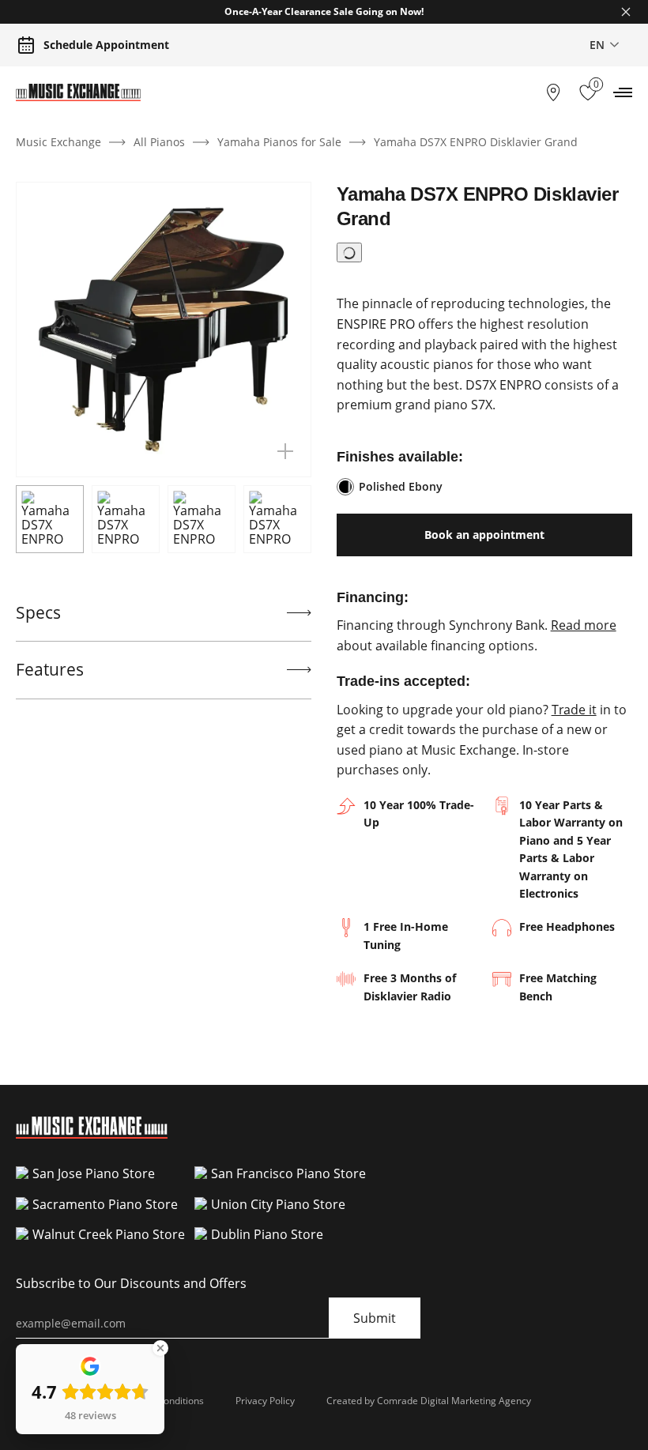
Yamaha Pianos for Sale (279, 141)
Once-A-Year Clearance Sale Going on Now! (324, 11)
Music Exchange (58, 141)
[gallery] (285, 451)
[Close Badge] (160, 1348)
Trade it (574, 709)
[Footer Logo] (92, 1134)
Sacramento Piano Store (105, 1204)
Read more (583, 625)
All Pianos (159, 141)
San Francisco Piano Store (288, 1173)
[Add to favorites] (349, 252)
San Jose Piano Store (93, 1173)
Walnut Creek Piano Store (108, 1234)
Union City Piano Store (278, 1204)
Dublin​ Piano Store (267, 1234)
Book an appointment (484, 534)
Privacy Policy (265, 1400)
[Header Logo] (78, 93)
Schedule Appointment (106, 44)
